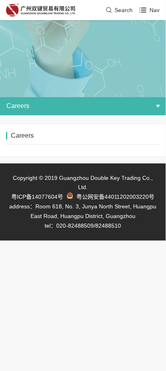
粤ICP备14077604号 (37, 197)
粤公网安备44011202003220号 (115, 197)
